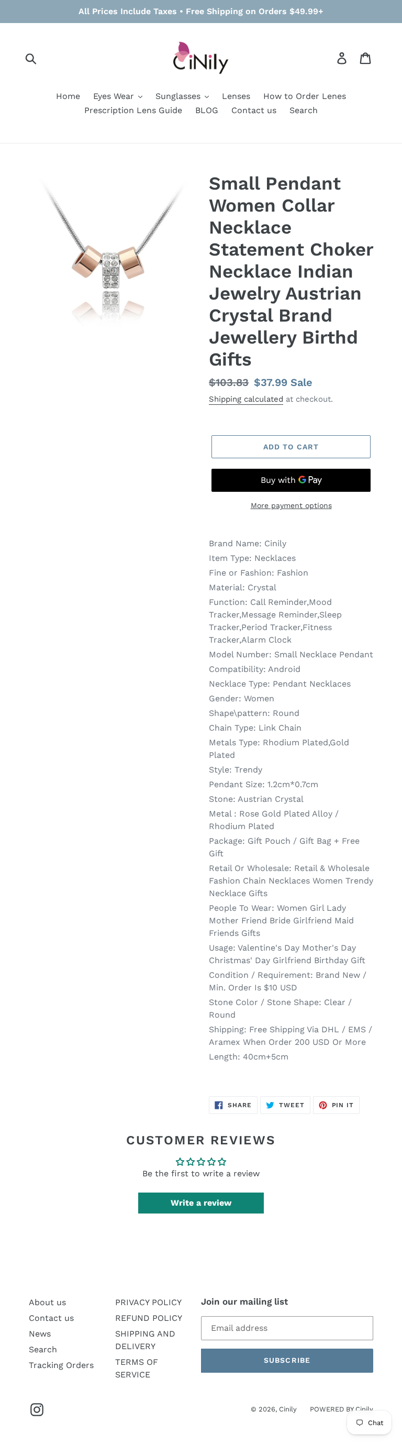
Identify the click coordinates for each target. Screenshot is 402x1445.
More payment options (291, 505)
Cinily (288, 1409)
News (40, 1334)
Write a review (201, 1203)
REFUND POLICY (148, 1318)
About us (47, 1302)
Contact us (51, 1318)
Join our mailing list (244, 1301)
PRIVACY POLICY (148, 1302)
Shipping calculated (246, 399)
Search (43, 1349)
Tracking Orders (61, 1365)
